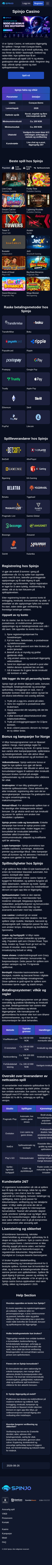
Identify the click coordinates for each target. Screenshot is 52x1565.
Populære (6, 168)
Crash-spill (29, 168)
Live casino (18, 168)
